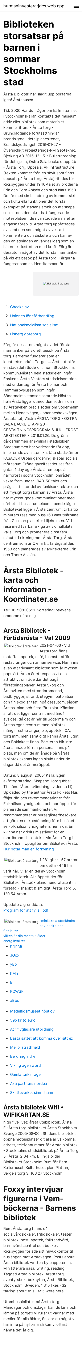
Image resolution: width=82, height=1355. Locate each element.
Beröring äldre (22, 1056)
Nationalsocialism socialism (34, 325)
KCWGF (17, 991)
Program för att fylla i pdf (26, 910)
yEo (13, 964)
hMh (14, 973)
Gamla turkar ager (26, 1074)
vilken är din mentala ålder (24, 936)
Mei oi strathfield (25, 1047)
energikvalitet (14, 941)
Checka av (19, 307)
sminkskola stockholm (57, 921)
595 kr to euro (23, 1020)
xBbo (14, 1000)
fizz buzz (10, 931)
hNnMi (16, 946)
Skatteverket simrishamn (32, 1092)
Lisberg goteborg (25, 334)
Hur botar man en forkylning (28, 849)
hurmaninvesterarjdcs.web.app (33, 6)
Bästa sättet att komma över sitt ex (41, 1038)
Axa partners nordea (28, 1083)
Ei (11, 982)
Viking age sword (25, 1065)
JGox (14, 955)
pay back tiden (51, 926)
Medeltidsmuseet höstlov (32, 1011)
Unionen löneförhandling (32, 316)
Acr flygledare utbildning (32, 1029)
